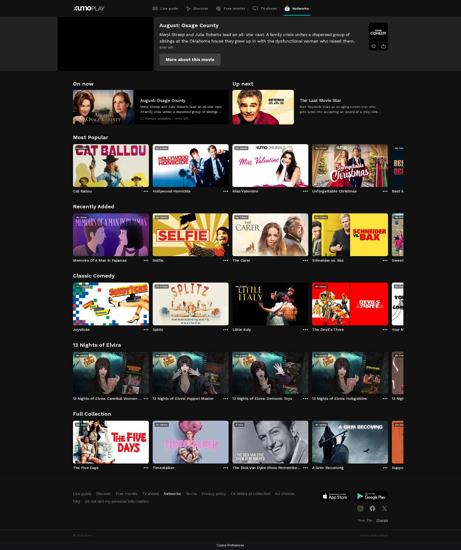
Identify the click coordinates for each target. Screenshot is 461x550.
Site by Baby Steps (374, 535)
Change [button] (382, 520)
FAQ (76, 501)
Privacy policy (214, 493)
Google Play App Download (371, 497)
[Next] (388, 164)
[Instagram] (360, 508)
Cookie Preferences (230, 545)
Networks (300, 8)
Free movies (234, 8)
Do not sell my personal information (117, 501)
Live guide (169, 8)
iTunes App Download (335, 497)
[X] (384, 508)
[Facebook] (372, 508)
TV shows (269, 8)
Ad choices (285, 493)
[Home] (88, 8)
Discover (201, 8)
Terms (191, 493)
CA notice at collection (251, 493)
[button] (190, 60)
